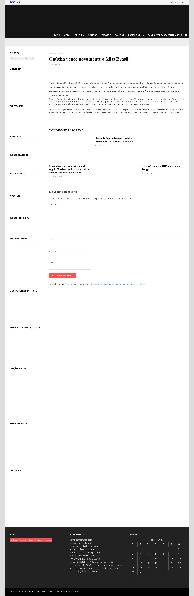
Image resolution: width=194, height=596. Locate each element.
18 (148, 563)
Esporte (106, 35)
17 (140, 563)
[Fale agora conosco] (27, 393)
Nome (52, 239)
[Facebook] (172, 2)
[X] (176, 2)
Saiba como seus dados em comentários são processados (118, 284)
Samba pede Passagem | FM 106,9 (165, 35)
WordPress (65, 591)
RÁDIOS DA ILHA (136, 35)
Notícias (92, 35)
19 (156, 563)
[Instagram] (179, 2)
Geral (67, 35)
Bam (77, 591)
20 (164, 563)
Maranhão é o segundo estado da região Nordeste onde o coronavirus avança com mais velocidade (69, 169)
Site (51, 262)
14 (172, 558)
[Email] (182, 2)
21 (172, 563)
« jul (131, 579)
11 (148, 558)
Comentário (56, 205)
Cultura (79, 35)
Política (119, 35)
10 (140, 558)
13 (164, 558)
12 (156, 558)
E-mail (52, 251)
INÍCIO (57, 35)
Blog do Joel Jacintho (87, 571)
